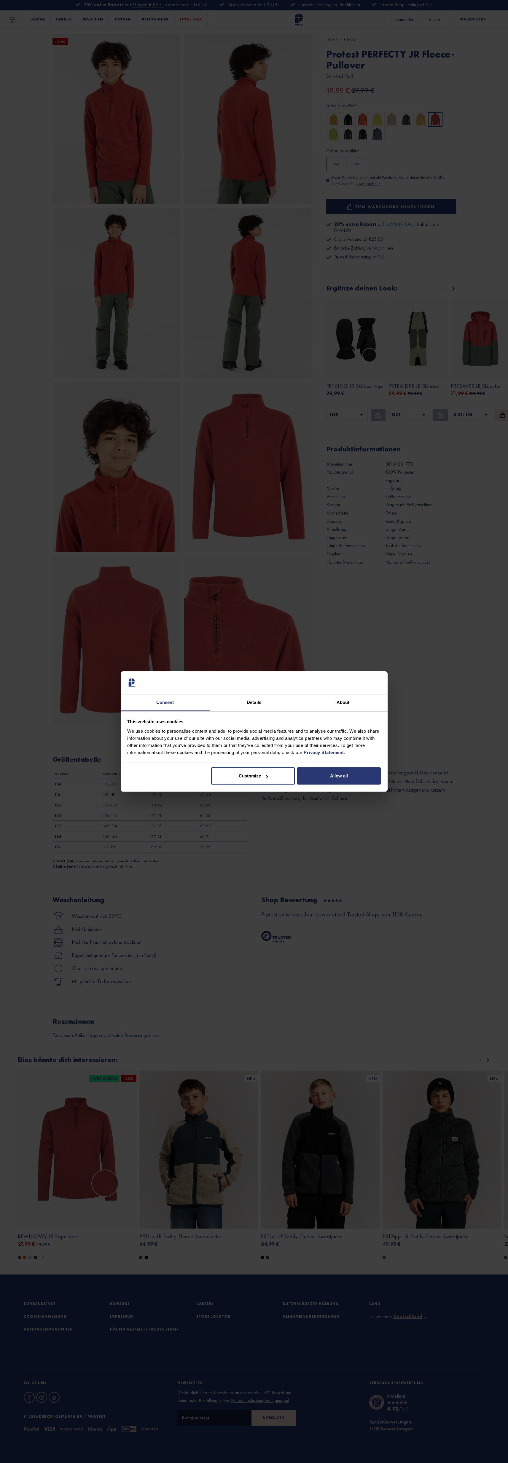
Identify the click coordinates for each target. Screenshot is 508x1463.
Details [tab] (254, 702)
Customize (250, 775)
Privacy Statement (324, 752)
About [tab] (343, 702)
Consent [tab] (165, 702)
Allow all (339, 775)
